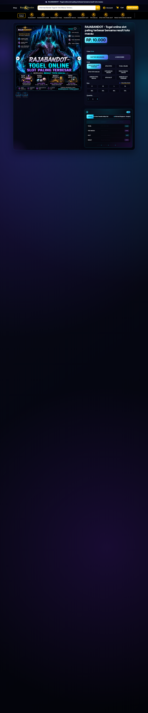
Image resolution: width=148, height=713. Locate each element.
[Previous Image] (19, 58)
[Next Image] (78, 58)
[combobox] (67, 8)
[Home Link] (27, 7)
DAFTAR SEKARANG (97, 57)
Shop (15, 8)
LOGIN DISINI (119, 57)
